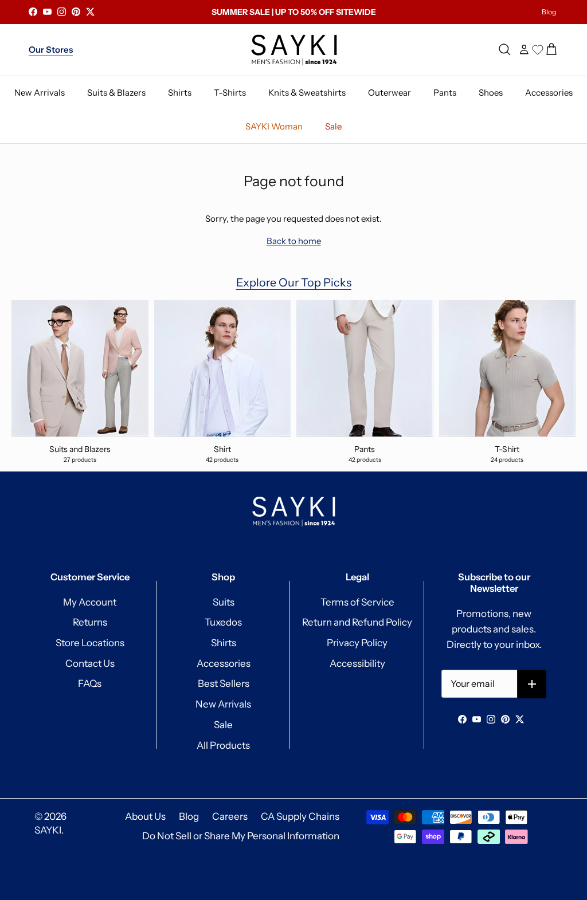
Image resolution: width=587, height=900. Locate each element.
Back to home (294, 240)
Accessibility (357, 663)
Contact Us (90, 663)
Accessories (224, 663)
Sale (223, 724)
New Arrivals (223, 704)
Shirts (223, 643)
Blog (549, 11)
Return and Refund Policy (357, 622)
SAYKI (47, 830)
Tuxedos (223, 622)
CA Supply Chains (300, 816)
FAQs (89, 683)
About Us (145, 816)
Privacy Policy (357, 643)
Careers (230, 816)
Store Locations (90, 643)
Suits (223, 602)
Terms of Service (357, 602)
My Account (89, 602)
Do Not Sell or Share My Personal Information (240, 836)
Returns (90, 622)
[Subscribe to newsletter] (532, 684)
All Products (223, 745)
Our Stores (51, 49)
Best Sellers (223, 683)
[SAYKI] (293, 50)
